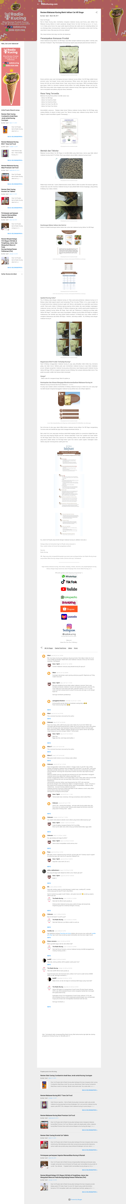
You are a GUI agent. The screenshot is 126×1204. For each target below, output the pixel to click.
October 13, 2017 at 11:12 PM (61, 817)
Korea (75, 648)
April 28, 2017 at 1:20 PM (57, 655)
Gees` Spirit (56, 664)
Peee (48, 852)
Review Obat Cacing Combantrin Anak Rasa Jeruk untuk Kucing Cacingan (66, 1075)
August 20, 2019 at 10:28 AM (67, 875)
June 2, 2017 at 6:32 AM (58, 755)
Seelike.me (50, 931)
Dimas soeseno (52, 941)
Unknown (50, 722)
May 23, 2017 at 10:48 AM (66, 734)
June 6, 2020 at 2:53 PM (55, 887)
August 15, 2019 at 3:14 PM (66, 870)
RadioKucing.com (49, 4)
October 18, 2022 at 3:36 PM (59, 959)
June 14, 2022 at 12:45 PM (70, 898)
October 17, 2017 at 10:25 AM (67, 822)
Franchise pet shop (65, 933)
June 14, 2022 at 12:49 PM (70, 946)
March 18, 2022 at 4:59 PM (63, 941)
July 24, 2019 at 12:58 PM (66, 859)
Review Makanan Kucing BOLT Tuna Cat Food (56, 1095)
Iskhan (70, 648)
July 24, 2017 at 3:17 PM (64, 803)
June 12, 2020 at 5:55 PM (60, 914)
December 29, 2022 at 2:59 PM (71, 987)
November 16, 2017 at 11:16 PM (73, 700)
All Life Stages (49, 648)
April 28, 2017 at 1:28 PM (66, 664)
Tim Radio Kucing (57, 898)
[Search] (112, 4)
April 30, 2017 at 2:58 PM (62, 672)
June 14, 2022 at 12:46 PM (70, 919)
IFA (48, 887)
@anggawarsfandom (58, 700)
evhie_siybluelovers (53, 870)
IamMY (49, 959)
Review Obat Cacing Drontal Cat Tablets (54, 1135)
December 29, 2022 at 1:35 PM (64, 978)
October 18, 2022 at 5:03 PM (65, 968)
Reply (49, 710)
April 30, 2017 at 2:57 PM (57, 713)
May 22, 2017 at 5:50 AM (59, 722)
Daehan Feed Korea (60, 648)
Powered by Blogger (76, 1199)
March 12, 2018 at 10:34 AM (67, 841)
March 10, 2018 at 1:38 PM (60, 835)
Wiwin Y (49, 746)
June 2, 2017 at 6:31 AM (58, 746)
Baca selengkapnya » (90, 1090)
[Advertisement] (107, 34)
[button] (96, 12)
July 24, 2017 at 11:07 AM (60, 764)
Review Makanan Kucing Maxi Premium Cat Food (57, 1115)
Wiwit (49, 655)
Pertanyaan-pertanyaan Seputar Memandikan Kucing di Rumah (62, 1155)
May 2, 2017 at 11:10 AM (66, 682)
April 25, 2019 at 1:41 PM (57, 852)
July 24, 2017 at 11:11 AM (66, 794)
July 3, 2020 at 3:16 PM (60, 931)
